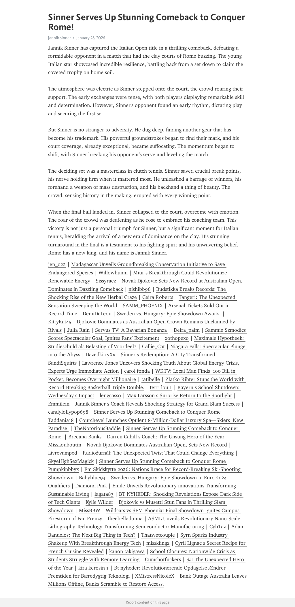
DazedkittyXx (100, 354)
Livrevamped (62, 453)
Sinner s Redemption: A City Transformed (168, 354)
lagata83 (104, 494)
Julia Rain (78, 330)
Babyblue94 (92, 477)
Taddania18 (61, 420)
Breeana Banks (84, 436)
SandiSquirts (62, 363)
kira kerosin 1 (93, 568)
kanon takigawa (127, 551)
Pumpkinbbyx (63, 469)
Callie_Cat (153, 346)
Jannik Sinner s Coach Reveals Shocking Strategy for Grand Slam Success (157, 404)
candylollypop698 (68, 412)
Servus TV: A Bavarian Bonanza (131, 330)
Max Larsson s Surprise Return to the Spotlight (179, 395)
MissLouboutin (64, 445)
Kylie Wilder (99, 502)
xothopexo (177, 338)
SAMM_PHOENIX (143, 305)
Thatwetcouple (158, 535)
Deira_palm (187, 330)
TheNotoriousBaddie (97, 428)
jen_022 (57, 264)
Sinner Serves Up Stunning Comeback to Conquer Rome (158, 412)
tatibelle (150, 379)
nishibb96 (139, 289)
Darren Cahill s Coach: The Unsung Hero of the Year (165, 436)
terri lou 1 (161, 387)
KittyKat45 (59, 321)
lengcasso (110, 395)
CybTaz (217, 526)
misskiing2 (158, 543)
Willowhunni (113, 272)
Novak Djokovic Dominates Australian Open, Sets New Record (157, 445)
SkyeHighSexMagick (71, 461)
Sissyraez (106, 281)
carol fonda (137, 371)
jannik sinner (59, 37)
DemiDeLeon (97, 313)
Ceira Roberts (157, 297)
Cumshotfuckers (163, 559)
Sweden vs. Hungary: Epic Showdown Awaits (169, 313)
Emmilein (58, 404)
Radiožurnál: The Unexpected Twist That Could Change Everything (158, 453)
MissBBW (89, 510)
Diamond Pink (91, 485)
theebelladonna (125, 518)
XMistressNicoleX (154, 576)
